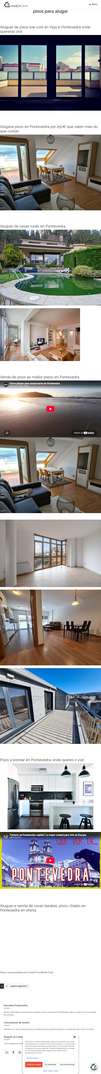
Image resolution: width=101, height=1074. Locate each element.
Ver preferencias (67, 1064)
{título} (45, 1071)
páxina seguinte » (19, 987)
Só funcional (50, 1064)
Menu (94, 4)
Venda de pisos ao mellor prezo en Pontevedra (39, 377)
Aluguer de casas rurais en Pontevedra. (33, 226)
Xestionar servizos (32, 1058)
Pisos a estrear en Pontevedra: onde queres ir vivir (42, 760)
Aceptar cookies (33, 1064)
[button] (74, 1037)
